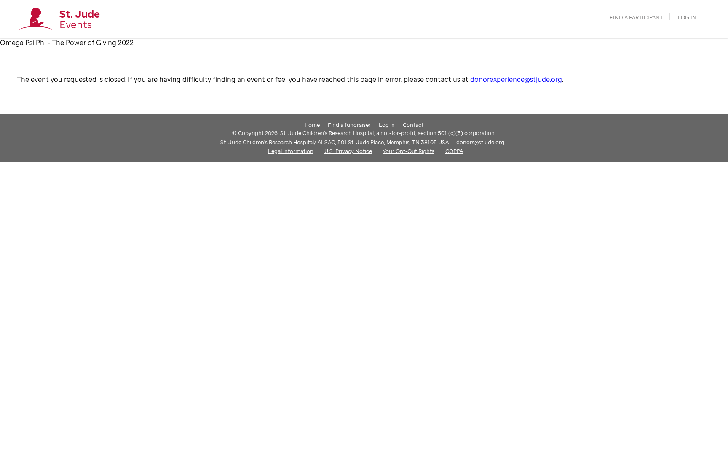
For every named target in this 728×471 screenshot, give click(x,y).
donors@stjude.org (480, 142)
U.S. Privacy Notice (348, 151)
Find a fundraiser (349, 125)
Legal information (290, 151)
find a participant (636, 17)
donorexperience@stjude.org (516, 79)
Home (312, 125)
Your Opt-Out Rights (408, 151)
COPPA (454, 151)
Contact (413, 125)
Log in (687, 17)
